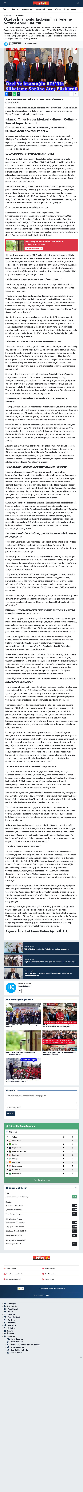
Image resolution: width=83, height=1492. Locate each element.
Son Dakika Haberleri (13, 1279)
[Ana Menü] (5, 3)
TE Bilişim (47, 1295)
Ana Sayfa (11, 1303)
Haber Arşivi (49, 1279)
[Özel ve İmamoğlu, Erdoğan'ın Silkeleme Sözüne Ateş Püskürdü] (41, 69)
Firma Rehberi (13, 1317)
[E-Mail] (20, 991)
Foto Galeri (12, 1309)
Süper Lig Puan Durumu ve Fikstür (25, 1344)
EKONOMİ (40, 9)
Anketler (11, 1328)
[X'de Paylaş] (10, 94)
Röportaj (11, 1323)
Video (10, 1312)
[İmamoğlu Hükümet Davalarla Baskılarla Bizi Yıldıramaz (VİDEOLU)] (59, 1041)
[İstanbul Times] (41, 3)
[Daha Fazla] (18, 94)
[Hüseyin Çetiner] (11, 988)
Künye (10, 1331)
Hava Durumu (11, 1268)
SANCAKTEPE (19, 15)
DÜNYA (57, 9)
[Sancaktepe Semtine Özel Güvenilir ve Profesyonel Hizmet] (23, 1041)
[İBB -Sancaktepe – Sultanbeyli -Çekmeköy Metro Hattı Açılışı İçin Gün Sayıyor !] (59, 1013)
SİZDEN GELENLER (71, 9)
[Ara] (78, 3)
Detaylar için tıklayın (42, 1180)
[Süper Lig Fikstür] (76, 1188)
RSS (21, 1288)
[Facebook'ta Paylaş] (6, 94)
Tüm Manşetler (50, 1274)
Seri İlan (11, 1320)
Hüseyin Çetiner (24, 986)
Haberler (7, 15)
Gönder (10, 1113)
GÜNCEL (5, 9)
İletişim (10, 1334)
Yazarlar (11, 1314)
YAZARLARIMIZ (27, 9)
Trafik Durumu (50, 1268)
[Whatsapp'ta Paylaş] (14, 94)
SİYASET (14, 9)
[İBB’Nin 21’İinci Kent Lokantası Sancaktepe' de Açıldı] (23, 1013)
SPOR (49, 9)
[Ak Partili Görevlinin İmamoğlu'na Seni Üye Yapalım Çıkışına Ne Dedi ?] (23, 1068)
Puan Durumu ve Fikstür (14, 1274)
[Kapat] (81, 1357)
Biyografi (11, 1325)
